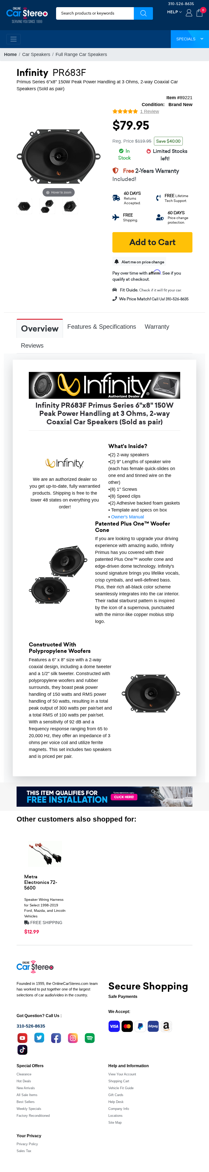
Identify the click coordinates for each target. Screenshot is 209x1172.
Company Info (118, 1109)
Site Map (115, 1122)
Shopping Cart (118, 1081)
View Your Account (122, 1074)
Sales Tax (24, 1151)
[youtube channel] (22, 1037)
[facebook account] (56, 1037)
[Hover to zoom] (59, 155)
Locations (115, 1116)
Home (10, 54)
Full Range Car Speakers (81, 54)
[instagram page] (73, 1037)
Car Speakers (36, 54)
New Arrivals (26, 1088)
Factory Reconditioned (33, 1116)
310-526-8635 (181, 3)
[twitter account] (39, 1037)
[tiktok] (22, 1049)
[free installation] (104, 796)
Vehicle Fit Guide (121, 1088)
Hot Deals (24, 1081)
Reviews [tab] (32, 345)
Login (189, 13)
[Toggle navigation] (13, 39)
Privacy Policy (27, 1144)
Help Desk (116, 1102)
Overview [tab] (40, 329)
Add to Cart (152, 242)
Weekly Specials (29, 1109)
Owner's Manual (127, 516)
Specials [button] (185, 39)
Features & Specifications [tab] (101, 326)
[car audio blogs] (90, 1037)
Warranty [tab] (157, 326)
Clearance (24, 1074)
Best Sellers (26, 1102)
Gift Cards (115, 1095)
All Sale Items (27, 1095)
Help (172, 12)
